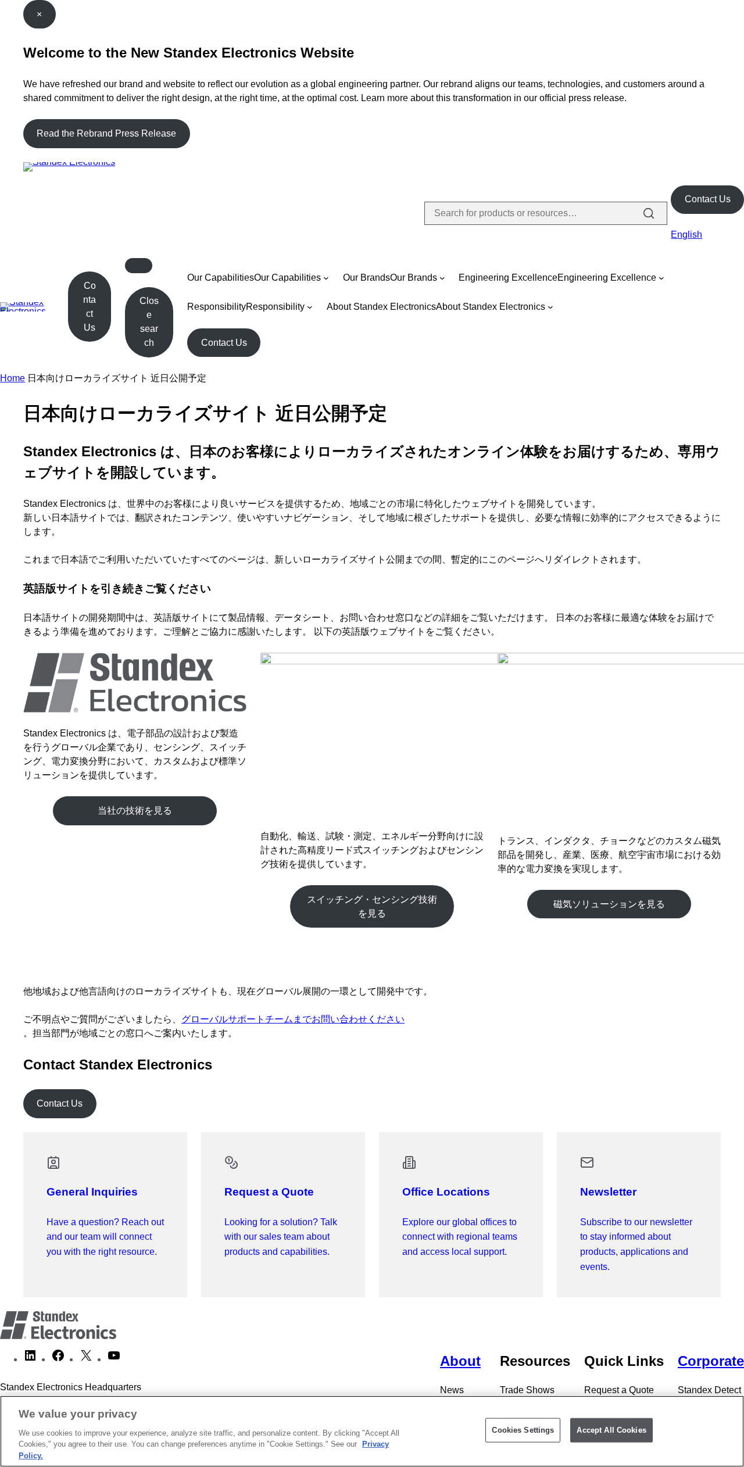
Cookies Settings (523, 1430)
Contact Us (708, 199)
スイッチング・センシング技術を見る (372, 906)
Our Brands (366, 277)
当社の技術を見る (135, 810)
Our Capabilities (220, 277)
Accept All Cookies (611, 1430)
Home (12, 378)
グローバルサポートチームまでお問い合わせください (293, 1019)
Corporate (711, 1361)
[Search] (648, 213)
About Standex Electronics (381, 307)
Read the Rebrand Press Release (106, 133)
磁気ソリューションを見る (609, 904)
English (686, 234)
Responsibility (216, 307)
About (460, 1361)
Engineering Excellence (508, 277)
